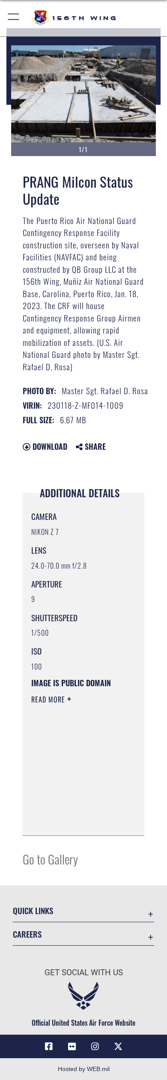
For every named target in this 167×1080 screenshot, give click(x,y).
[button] (14, 18)
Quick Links (33, 910)
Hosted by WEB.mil (84, 1068)
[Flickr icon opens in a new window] (72, 1046)
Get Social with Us (84, 972)
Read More (49, 699)
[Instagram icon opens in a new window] (95, 1046)
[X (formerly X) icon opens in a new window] (118, 1046)
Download (48, 446)
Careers (27, 934)
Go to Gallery (50, 859)
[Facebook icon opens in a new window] (48, 1046)
